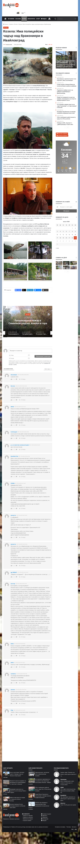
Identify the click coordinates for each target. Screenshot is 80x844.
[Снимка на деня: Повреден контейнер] (59, 267)
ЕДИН (62, 787)
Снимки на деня (46, 814)
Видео (44, 18)
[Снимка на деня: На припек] (73, 263)
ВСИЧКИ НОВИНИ (62, 133)
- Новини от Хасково (27, 815)
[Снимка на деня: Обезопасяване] (66, 267)
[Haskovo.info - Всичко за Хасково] (11, 5)
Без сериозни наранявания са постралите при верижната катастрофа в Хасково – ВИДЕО (43, 781)
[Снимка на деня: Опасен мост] (59, 263)
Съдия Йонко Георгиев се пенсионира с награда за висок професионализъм (43, 796)
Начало (6, 24)
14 (69, 234)
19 (63, 237)
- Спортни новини (26, 820)
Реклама (68, 827)
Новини (11, 18)
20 (66, 237)
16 (75, 234)
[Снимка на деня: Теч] (66, 263)
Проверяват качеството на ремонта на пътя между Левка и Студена (18, 791)
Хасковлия (63, 779)
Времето (44, 815)
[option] (27, 322)
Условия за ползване (60, 827)
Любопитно (31, 18)
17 (57, 237)
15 (72, 234)
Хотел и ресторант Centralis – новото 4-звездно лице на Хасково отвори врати (17, 774)
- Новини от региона (27, 817)
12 (63, 234)
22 (72, 237)
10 (57, 234)
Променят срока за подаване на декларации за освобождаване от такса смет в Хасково (18, 782)
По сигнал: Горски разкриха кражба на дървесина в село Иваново (28, 323)
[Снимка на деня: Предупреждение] (73, 267)
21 (69, 237)
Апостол (62, 803)
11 (60, 234)
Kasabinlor (63, 795)
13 (66, 234)
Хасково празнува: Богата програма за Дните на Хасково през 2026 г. (17, 806)
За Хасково (45, 819)
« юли (57, 248)
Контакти (74, 827)
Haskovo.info (9, 44)
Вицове (44, 820)
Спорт (38, 18)
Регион (24, 18)
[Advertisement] (31, 729)
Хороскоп (45, 817)
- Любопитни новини (27, 819)
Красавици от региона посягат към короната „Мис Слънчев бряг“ (66, 64)
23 (75, 237)
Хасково (18, 18)
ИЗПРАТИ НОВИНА (62, 135)
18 (60, 237)
